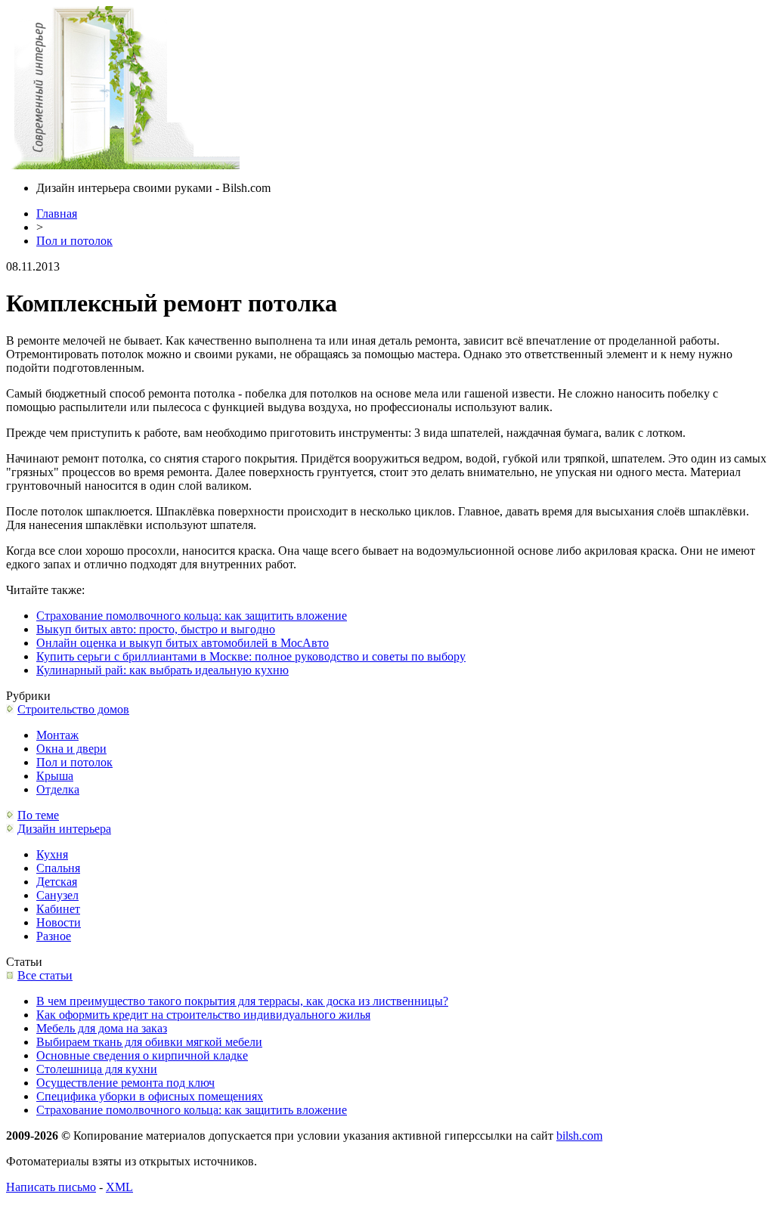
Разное (53, 936)
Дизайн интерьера (64, 828)
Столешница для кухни (96, 1069)
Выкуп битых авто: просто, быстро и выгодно (155, 629)
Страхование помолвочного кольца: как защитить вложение (191, 615)
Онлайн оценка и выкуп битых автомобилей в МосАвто (182, 642)
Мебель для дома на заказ (101, 1028)
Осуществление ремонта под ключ (125, 1082)
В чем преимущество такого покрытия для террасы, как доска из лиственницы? (242, 1001)
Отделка (57, 789)
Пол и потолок (74, 240)
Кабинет (58, 908)
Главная (56, 213)
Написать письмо (51, 1187)
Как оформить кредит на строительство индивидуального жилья (203, 1014)
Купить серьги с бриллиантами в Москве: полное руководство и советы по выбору (251, 656)
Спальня (58, 868)
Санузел (57, 895)
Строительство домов (73, 709)
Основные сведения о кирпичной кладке (142, 1055)
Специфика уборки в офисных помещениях (149, 1096)
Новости (58, 922)
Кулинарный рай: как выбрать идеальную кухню (162, 670)
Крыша (54, 775)
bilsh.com (579, 1135)
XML (119, 1187)
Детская (56, 881)
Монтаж (57, 735)
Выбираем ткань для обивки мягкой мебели (149, 1041)
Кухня (52, 854)
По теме (38, 815)
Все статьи (45, 975)
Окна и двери (71, 748)
